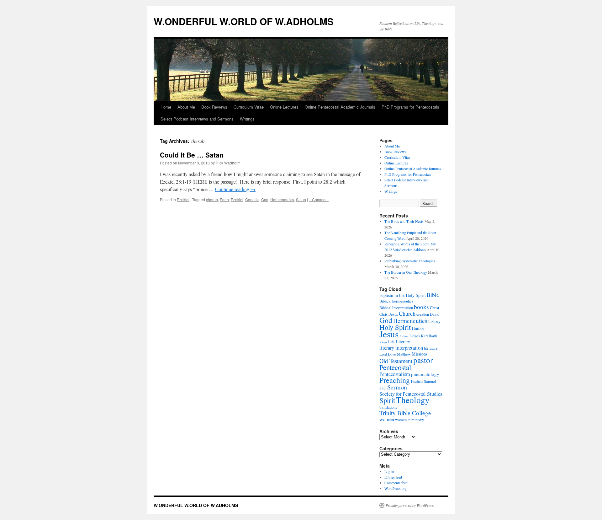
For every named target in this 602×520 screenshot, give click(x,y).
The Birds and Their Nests (404, 221)
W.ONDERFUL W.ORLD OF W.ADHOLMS (244, 21)
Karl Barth (429, 336)
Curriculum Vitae (249, 107)
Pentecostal (395, 367)
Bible (433, 294)
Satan (301, 199)
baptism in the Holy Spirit (402, 295)
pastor (423, 360)
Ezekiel (183, 199)
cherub (212, 199)
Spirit (387, 400)
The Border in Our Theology (405, 272)
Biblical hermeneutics (396, 301)
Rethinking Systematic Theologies (409, 260)
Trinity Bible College (405, 413)
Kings (383, 342)
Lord (383, 354)
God (264, 199)
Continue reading (235, 189)
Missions (419, 354)
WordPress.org (395, 488)
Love (392, 354)
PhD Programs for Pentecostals (410, 107)
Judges (414, 336)
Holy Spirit (395, 327)
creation (422, 314)
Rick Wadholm (228, 162)
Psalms (417, 381)
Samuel (430, 381)
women (386, 419)
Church (407, 313)
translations (388, 407)
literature (431, 348)
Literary (403, 342)
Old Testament (395, 361)
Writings (247, 119)
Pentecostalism (394, 374)
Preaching (394, 380)
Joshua (403, 336)
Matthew (404, 354)
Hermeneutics (282, 199)
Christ (434, 307)
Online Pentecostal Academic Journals (340, 107)
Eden (224, 199)
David (434, 314)
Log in (389, 471)
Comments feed (396, 482)
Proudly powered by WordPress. (410, 505)
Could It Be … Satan (192, 154)
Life (391, 342)
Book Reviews (214, 107)
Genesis (252, 199)
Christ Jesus (388, 314)
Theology (413, 399)
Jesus (389, 334)
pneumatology (425, 374)
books (421, 307)
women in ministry (409, 419)
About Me (186, 107)
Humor (418, 328)
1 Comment (319, 199)
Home (166, 107)
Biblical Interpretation (396, 307)
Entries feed (393, 477)
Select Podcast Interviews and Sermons (197, 119)
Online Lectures (284, 107)
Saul (382, 388)
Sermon (397, 387)
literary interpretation (401, 347)
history (434, 321)
